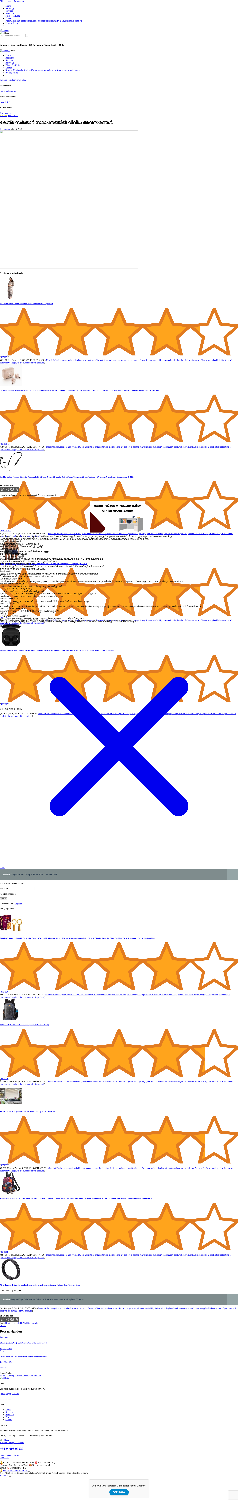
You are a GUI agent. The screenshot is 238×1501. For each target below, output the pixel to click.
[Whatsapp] (2, 489)
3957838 (4, 992)
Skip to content (6, 1)
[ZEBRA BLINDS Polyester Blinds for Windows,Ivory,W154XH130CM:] (11, 1106)
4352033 (4, 1165)
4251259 (4, 357)
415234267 (6, 530)
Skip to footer (19, 1)
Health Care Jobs (12, 1323)
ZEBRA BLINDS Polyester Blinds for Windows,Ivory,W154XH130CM (27, 1111)
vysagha (3, 1367)
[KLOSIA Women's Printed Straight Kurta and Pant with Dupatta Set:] (11, 298)
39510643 (5, 444)
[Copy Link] (16, 489)
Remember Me (9, 894)
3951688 (4, 1252)
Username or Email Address (12, 883)
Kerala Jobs (13, 115)
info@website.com (8, 91)
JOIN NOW (119, 1492)
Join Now (4, 1475)
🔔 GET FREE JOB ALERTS (14, 1470)
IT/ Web (23, 1323)
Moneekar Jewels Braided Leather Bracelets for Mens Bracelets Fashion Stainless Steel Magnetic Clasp (40, 1285)
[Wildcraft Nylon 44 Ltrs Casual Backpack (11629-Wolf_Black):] (11, 1020)
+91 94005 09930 (6, 1399)
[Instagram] (7, 489)
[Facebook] (12, 489)
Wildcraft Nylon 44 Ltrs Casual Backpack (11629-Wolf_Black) (24, 1025)
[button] (10, 623)
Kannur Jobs (32, 1323)
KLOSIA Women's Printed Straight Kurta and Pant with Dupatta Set (26, 304)
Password (4, 888)
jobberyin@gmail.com (9, 1393)
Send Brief (4, 102)
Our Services (5, 113)
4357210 (4, 1078)
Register (18, 903)
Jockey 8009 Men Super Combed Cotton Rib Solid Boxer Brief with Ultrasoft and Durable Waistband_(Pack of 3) (43, 564)
